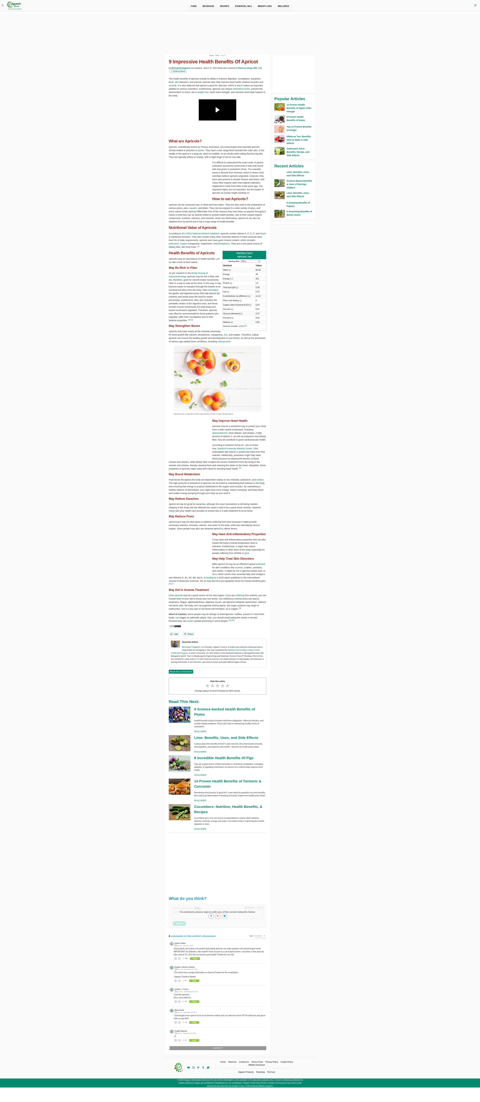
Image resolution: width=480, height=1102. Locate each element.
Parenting (260, 1072)
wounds (172, 85)
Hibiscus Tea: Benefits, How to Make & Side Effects (299, 139)
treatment (260, 564)
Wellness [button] (283, 6)
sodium (260, 479)
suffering (239, 595)
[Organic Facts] (14, 6)
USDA (242, 326)
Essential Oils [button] (243, 6)
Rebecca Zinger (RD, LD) (250, 68)
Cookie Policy (287, 1062)
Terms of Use (257, 1062)
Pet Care (271, 1072)
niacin (263, 233)
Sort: (252, 936)
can (177, 617)
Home (223, 1062)
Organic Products (246, 1072)
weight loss (202, 92)
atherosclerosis (219, 433)
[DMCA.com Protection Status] (175, 626)
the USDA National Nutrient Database (200, 233)
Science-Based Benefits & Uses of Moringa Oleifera (299, 184)
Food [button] (194, 6)
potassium (174, 243)
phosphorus (224, 243)
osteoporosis (224, 341)
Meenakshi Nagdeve (181, 68)
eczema (239, 567)
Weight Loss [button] (265, 6)
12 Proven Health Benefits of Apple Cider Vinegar (299, 108)
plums (201, 150)
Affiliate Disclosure (256, 1065)
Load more (217, 1048)
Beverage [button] (208, 6)
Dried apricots (176, 595)
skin (177, 82)
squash (193, 208)
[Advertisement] (217, 862)
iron (226, 335)
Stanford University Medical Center (234, 448)
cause (190, 621)
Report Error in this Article (181, 672)
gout (247, 553)
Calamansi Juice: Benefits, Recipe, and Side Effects (298, 152)
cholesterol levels (241, 89)
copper (183, 243)
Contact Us (244, 1062)
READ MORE (200, 731)
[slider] (217, 685)
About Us (232, 1062)
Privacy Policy (272, 1062)
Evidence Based (178, 71)
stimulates (213, 290)
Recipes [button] (224, 6)
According (209, 577)
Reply (195, 959)
